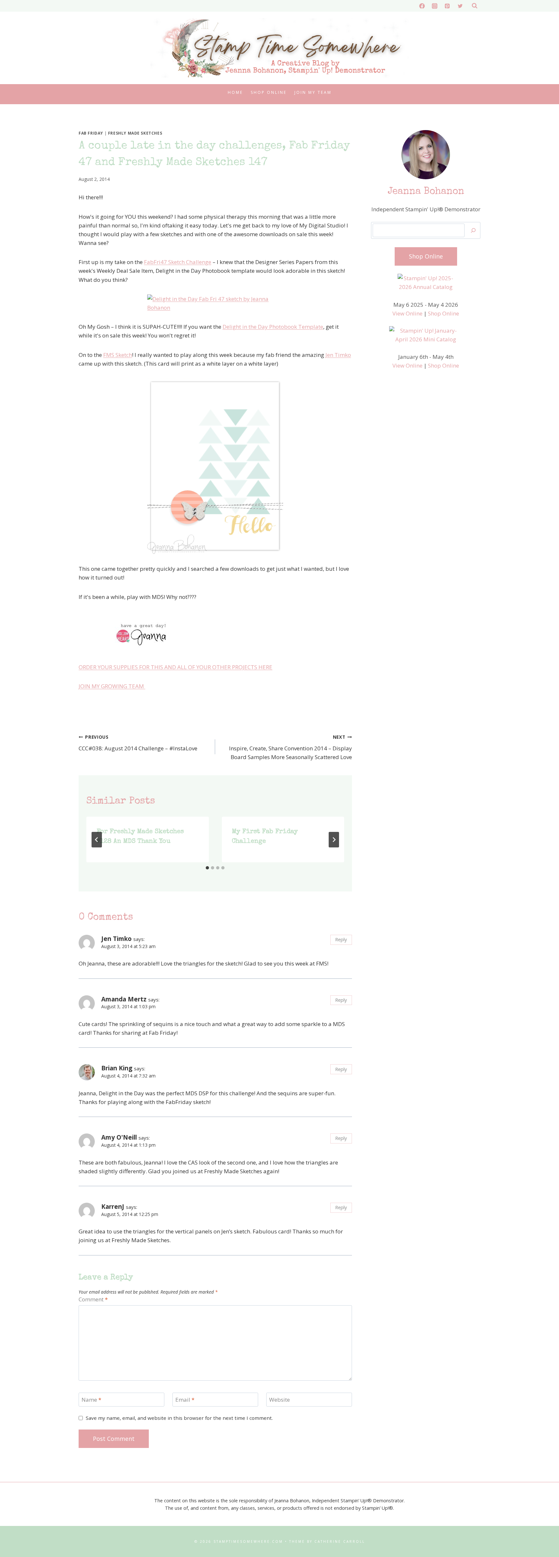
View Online (407, 313)
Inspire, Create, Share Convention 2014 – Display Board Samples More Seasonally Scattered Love (290, 747)
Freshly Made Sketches (135, 133)
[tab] (207, 867)
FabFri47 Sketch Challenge (177, 262)
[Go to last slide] (97, 839)
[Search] (473, 230)
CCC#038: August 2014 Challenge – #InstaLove (138, 743)
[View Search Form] (474, 6)
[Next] (334, 839)
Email (184, 1399)
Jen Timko (338, 355)
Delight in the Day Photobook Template (273, 326)
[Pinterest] (447, 5)
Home (235, 92)
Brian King (116, 1068)
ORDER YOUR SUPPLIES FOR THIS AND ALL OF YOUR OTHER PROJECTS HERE (175, 667)
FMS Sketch (117, 355)
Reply (341, 939)
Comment (93, 1299)
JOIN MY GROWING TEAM (112, 686)
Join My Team (313, 92)
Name (91, 1399)
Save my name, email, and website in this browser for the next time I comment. (179, 1418)
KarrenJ (112, 1206)
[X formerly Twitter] (460, 5)
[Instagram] (434, 5)
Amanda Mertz (124, 999)
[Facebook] (422, 5)
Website (279, 1399)
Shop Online (269, 92)
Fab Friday (91, 133)
